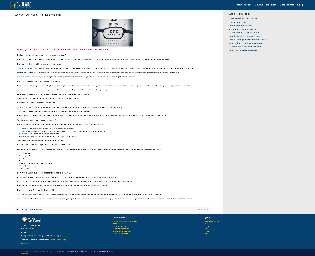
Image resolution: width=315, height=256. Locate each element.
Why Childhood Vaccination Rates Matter (242, 29)
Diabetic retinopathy (27, 131)
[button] (303, 5)
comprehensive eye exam (26, 77)
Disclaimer (106, 251)
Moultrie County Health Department (31, 194)
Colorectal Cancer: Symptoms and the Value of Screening (247, 40)
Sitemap (112, 251)
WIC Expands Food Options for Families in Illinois (245, 46)
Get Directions (25, 243)
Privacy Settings (24, 253)
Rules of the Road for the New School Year (243, 19)
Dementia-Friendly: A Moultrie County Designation (245, 43)
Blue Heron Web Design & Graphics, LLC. (80, 251)
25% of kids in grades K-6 (74, 72)
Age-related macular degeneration (31, 136)
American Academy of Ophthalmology (31, 68)
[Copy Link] (207, 210)
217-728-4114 (30, 228)
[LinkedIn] (198, 210)
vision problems (93, 185)
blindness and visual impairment (106, 181)
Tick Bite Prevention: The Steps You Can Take (244, 33)
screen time (154, 68)
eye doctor (92, 59)
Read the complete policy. (59, 240)
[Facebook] (193, 210)
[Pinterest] (201, 210)
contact (171, 199)
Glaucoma (24, 133)
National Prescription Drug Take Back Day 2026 (244, 36)
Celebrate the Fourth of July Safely (240, 26)
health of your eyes (65, 90)
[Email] (204, 210)
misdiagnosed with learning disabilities (135, 72)
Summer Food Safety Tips (237, 22)
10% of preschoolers (56, 72)
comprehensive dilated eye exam (28, 107)
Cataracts (23, 128)
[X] (195, 210)
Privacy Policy (93, 251)
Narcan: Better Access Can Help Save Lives (243, 50)
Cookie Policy (100, 251)
